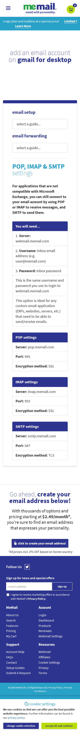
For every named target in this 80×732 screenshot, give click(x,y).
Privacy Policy (55, 687)
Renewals (45, 631)
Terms (43, 673)
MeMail (19, 687)
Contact (11, 662)
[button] (71, 9)
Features (12, 626)
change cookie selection (21, 725)
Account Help (15, 652)
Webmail (45, 652)
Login (42, 615)
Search (11, 620)
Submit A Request (18, 673)
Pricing (11, 631)
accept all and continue (59, 725)
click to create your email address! (41, 543)
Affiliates (44, 657)
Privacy (43, 668)
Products (45, 626)
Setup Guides (15, 668)
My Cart (11, 636)
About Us (12, 615)
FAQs (9, 657)
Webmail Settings (51, 636)
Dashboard (46, 620)
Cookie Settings (49, 662)
